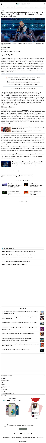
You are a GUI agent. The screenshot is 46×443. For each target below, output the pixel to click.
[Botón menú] (1, 4)
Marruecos (30, 0)
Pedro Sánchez (4, 387)
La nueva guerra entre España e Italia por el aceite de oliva (19, 258)
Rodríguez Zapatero (5, 386)
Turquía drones (37, 0)
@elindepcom (3, 49)
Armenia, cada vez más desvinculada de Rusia (16, 264)
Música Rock (15, 170)
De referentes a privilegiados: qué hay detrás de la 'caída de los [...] (21, 251)
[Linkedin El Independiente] (28, 433)
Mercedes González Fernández (7, 393)
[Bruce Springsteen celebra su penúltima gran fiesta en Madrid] (6, 164)
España (7, 7)
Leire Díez (3, 391)
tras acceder (25, 110)
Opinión (2, 7)
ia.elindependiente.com (12, 418)
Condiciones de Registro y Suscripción (28, 437)
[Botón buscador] (44, 4)
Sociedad (32, 7)
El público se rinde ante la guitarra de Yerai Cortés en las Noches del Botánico (36, 185)
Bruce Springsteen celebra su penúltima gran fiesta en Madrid (27, 161)
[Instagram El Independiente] (24, 433)
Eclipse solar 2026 (5, 380)
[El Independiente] (23, 4)
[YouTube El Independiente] (21, 433)
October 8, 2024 (32, 88)
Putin (33, 0)
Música (2, 10)
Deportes (42, 7)
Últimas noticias (9, 0)
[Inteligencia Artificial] (12, 416)
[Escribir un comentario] (12, 55)
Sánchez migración (25, 0)
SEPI (2, 382)
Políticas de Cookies (40, 437)
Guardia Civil (4, 389)
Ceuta (13, 0)
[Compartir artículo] (2, 55)
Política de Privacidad (6, 437)
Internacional (20, 7)
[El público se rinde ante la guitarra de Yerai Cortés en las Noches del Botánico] (26, 186)
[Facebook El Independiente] (17, 433)
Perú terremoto (42, 0)
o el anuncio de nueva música (8, 61)
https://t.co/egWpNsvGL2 (32, 82)
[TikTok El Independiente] (31, 433)
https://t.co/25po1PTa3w (14, 84)
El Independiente (5, 47)
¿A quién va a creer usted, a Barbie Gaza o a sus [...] (18, 261)
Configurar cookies (23, 438)
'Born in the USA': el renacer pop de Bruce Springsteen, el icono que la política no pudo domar (28, 127)
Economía (13, 7)
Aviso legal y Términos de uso (16, 437)
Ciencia (26, 7)
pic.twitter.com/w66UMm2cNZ (29, 84)
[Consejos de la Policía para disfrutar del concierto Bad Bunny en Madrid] (26, 193)
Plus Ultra (3, 384)
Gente (36, 7)
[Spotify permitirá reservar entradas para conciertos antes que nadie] (4, 193)
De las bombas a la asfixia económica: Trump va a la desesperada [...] (21, 254)
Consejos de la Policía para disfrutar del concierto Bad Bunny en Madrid (35, 193)
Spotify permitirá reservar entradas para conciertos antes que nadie (14, 193)
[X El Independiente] (14, 433)
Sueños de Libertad (18, 0)
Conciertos (4, 170)
